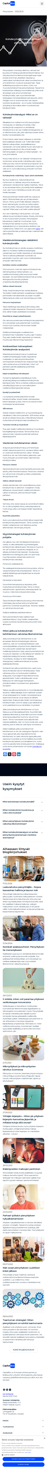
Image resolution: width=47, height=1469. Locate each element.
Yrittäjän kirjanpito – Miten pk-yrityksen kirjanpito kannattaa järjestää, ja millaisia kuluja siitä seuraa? (23, 1119)
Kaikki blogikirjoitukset (23, 1350)
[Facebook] (4, 1389)
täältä (38, 229)
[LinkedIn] (7, 1389)
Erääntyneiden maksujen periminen (21, 1169)
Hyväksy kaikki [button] (23, 1464)
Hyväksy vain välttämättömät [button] (23, 1459)
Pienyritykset (8, 11)
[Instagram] (10, 1389)
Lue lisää (28, 1452)
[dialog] (23, 1452)
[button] (23, 1454)
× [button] (44, 1438)
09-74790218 (8, 1394)
